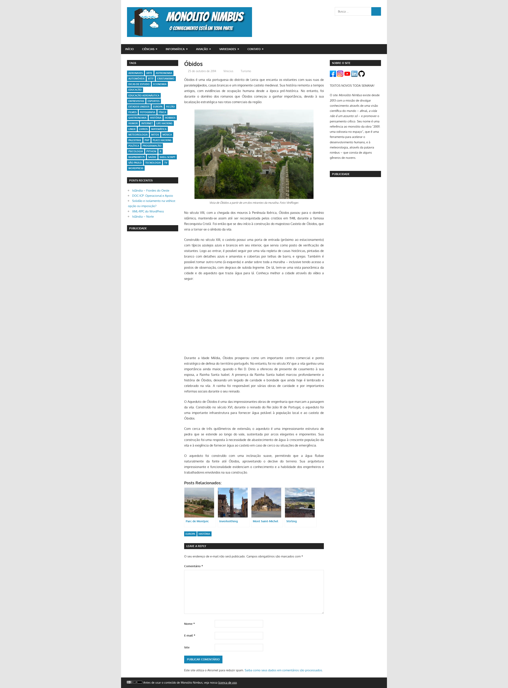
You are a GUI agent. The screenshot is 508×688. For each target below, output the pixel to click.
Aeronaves (135, 73)
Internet (147, 123)
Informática (175, 49)
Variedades (227, 49)
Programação (152, 145)
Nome (189, 624)
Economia (159, 84)
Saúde (152, 157)
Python (151, 151)
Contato (254, 49)
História (204, 533)
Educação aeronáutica (143, 95)
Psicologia (135, 151)
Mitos (155, 134)
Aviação (202, 49)
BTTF (151, 78)
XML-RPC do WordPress (148, 211)
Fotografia (147, 112)
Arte (149, 73)
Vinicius (228, 71)
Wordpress (135, 168)
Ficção (170, 106)
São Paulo (135, 162)
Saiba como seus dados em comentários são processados (283, 670)
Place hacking (162, 140)
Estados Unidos (138, 106)
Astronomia (164, 73)
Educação (135, 89)
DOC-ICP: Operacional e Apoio (152, 196)
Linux (132, 129)
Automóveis (136, 78)
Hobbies (170, 117)
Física (162, 112)
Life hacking (164, 123)
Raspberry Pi (136, 157)
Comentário (193, 566)
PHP (147, 140)
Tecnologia (153, 162)
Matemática (158, 129)
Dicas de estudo (139, 84)
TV (165, 162)
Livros (143, 129)
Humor (133, 123)
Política (133, 145)
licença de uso (227, 682)
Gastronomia (137, 117)
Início (129, 49)
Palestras (134, 140)
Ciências (148, 49)
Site (187, 647)
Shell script (167, 157)
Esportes (154, 101)
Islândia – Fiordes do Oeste (150, 190)
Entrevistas (136, 101)
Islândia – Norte (143, 216)
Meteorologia (138, 134)
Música (167, 134)
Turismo (246, 71)
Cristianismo (165, 78)
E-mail (189, 635)
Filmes (132, 112)
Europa (190, 533)
